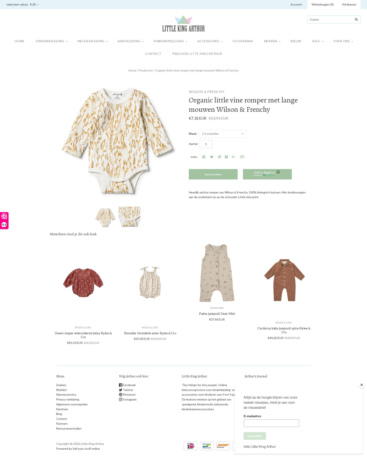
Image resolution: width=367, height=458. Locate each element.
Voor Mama (243, 41)
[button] (267, 174)
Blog (59, 414)
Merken (270, 41)
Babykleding (129, 41)
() (323, 4)
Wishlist (61, 390)
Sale (316, 41)
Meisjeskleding (91, 41)
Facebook (129, 385)
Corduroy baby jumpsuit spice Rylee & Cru (283, 330)
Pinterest (129, 394)
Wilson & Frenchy (206, 92)
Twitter (127, 390)
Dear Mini (217, 308)
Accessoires (208, 41)
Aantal (193, 144)
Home (19, 41)
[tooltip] (279, 172)
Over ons (341, 41)
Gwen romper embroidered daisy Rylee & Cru (83, 335)
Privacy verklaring (67, 399)
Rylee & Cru (83, 327)
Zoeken (61, 385)
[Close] (362, 385)
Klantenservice (66, 394)
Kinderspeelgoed (169, 41)
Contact (153, 53)
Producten (146, 70)
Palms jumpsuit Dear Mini (217, 313)
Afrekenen (349, 4)
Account (296, 4)
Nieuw (296, 41)
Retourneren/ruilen (69, 428)
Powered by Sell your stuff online (78, 448)
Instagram (129, 399)
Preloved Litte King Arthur (197, 53)
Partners (62, 423)
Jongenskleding (49, 41)
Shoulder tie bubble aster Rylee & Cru (150, 333)
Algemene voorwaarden (72, 404)
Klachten (62, 409)
